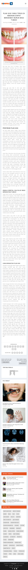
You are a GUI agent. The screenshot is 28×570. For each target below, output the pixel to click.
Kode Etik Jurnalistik (18, 565)
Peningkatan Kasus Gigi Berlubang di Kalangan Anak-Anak (12, 404)
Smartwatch (7, 548)
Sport (13, 548)
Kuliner (17, 525)
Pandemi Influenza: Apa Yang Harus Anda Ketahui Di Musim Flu (13, 425)
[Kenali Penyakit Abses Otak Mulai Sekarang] (14, 435)
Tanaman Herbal (8, 551)
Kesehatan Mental (8, 525)
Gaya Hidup (6, 516)
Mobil (5, 531)
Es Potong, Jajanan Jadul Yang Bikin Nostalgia (15, 489)
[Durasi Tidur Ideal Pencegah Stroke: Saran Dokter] (14, 454)
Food (13, 491)
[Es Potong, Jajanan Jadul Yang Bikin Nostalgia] (4, 489)
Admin (10, 22)
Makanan (12, 528)
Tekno (15, 551)
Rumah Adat (18, 542)
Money (5, 534)
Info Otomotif (7, 519)
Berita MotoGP (7, 511)
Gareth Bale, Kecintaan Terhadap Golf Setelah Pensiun (15, 495)
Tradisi (5, 554)
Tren (10, 554)
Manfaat (18, 528)
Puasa (5, 539)
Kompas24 (13, 563)
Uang (14, 554)
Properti (19, 536)
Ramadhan (10, 539)
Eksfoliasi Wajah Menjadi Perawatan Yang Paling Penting (15, 477)
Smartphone (19, 545)
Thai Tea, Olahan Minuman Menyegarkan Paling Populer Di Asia (15, 500)
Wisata (5, 556)
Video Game (20, 554)
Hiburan (18, 516)
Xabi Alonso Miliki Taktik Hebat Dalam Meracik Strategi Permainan (15, 483)
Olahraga (6, 536)
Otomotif (12, 536)
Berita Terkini (16, 511)
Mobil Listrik (11, 531)
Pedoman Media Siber (14, 567)
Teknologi (21, 551)
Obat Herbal (16, 534)
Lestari (22, 525)
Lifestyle (16, 479)
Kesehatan (6, 522)
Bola (13, 485)
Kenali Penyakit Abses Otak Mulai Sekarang (13, 443)
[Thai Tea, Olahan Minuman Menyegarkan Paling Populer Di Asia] (4, 501)
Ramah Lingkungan (8, 542)
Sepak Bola (12, 545)
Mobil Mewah (20, 531)
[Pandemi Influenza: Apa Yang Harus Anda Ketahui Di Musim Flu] (14, 415)
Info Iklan (11, 565)
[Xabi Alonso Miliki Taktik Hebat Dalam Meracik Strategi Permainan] (4, 483)
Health (21, 22)
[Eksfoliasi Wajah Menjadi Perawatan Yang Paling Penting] (4, 477)
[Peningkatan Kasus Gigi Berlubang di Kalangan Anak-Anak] (14, 392)
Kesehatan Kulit (15, 522)
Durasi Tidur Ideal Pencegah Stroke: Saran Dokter (13, 464)
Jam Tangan (16, 519)
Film (14, 514)
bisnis (5, 514)
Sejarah (5, 545)
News (10, 534)
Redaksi (6, 565)
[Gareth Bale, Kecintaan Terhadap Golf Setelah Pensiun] (4, 495)
